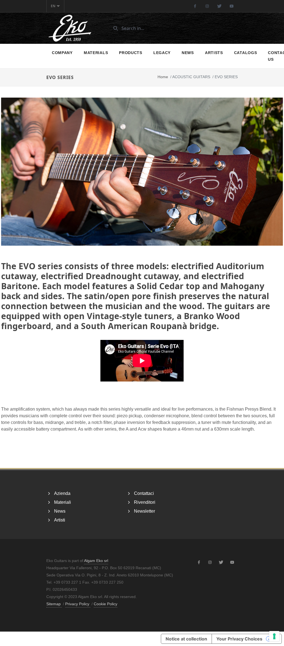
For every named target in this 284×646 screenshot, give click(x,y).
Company (62, 52)
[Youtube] (231, 6)
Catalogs (245, 52)
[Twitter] (219, 6)
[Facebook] (195, 6)
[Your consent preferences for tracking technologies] (274, 636)
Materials (96, 52)
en (53, 6)
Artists (214, 52)
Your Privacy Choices (239, 639)
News (188, 52)
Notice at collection (186, 639)
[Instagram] (207, 6)
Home (163, 77)
